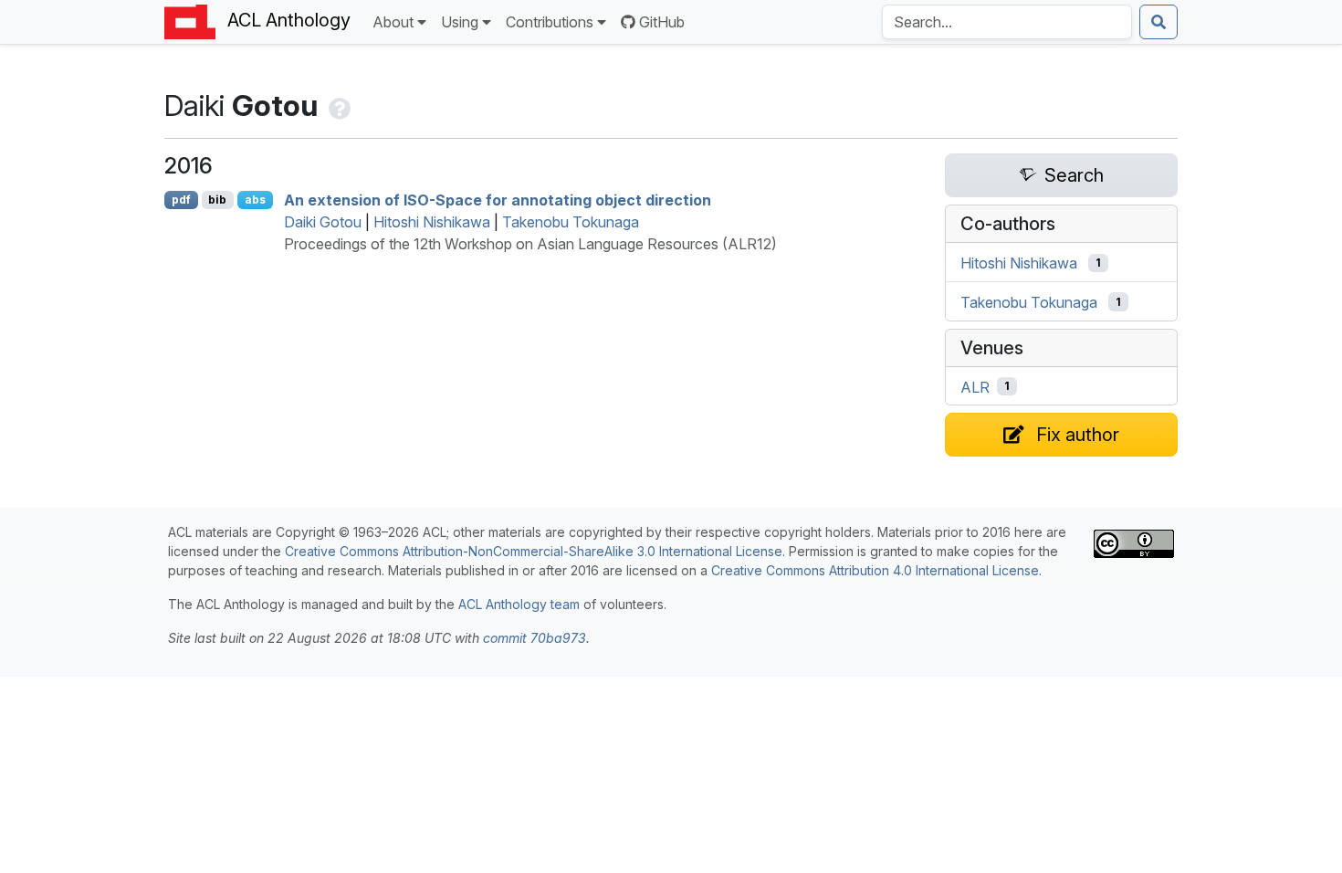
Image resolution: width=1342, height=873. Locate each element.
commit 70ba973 (534, 638)
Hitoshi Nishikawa (431, 222)
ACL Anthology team (519, 604)
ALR (975, 386)
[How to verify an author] (338, 105)
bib (217, 199)
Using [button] (459, 22)
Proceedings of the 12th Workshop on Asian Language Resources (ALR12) (530, 244)
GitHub (662, 22)
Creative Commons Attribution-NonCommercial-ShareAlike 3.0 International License (533, 551)
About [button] (393, 22)
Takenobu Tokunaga (570, 222)
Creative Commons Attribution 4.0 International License (875, 570)
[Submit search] (1158, 22)
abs (255, 199)
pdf (181, 199)
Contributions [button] (549, 22)
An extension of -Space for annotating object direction (497, 200)
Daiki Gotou (323, 222)
